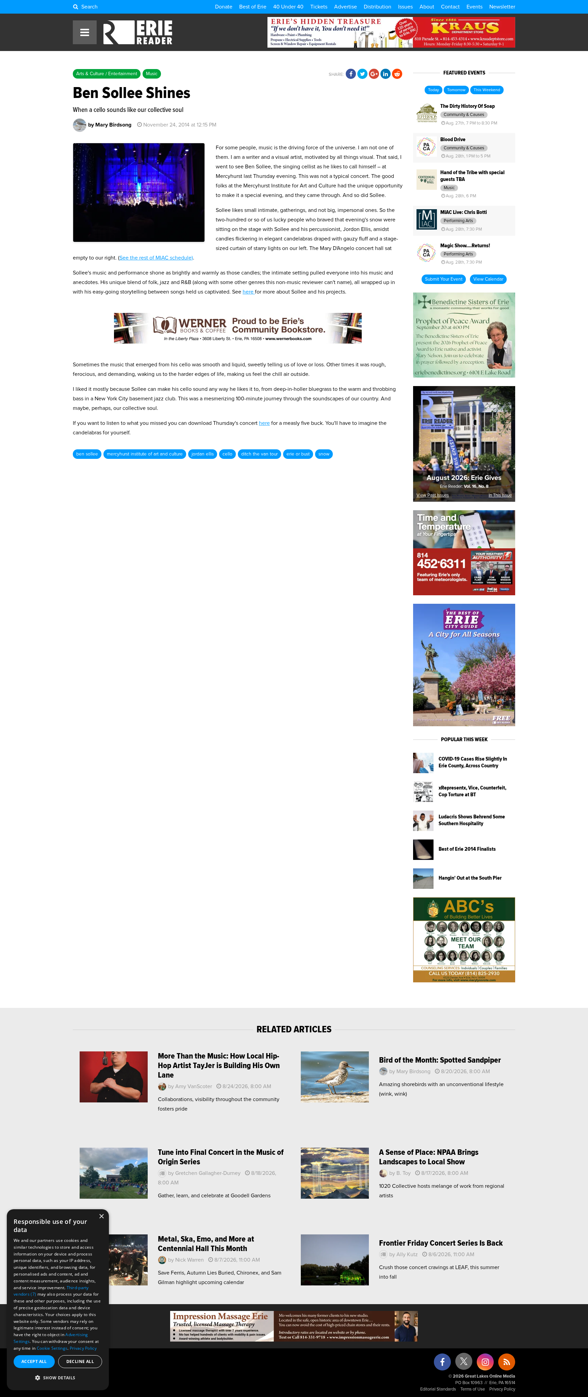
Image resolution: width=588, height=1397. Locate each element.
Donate (223, 7)
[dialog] (58, 1299)
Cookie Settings (52, 1348)
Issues (405, 7)
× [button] (101, 1216)
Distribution (377, 7)
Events (475, 7)
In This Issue (500, 495)
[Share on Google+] (374, 74)
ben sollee (87, 454)
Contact (450, 7)
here (249, 292)
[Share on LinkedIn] (385, 74)
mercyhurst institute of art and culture (145, 454)
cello (227, 454)
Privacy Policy (502, 1389)
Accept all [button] (34, 1361)
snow (323, 454)
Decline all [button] (80, 1361)
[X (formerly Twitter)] (463, 1364)
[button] (58, 1378)
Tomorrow (456, 90)
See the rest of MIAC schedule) (156, 258)
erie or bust (298, 454)
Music (152, 73)
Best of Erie (252, 7)
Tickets (318, 7)
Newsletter (502, 7)
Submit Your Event (443, 279)
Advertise (345, 7)
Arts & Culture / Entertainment (106, 73)
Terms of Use (472, 1389)
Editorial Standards (438, 1389)
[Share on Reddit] (397, 74)
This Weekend (487, 90)
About (427, 7)
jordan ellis (203, 454)
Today (433, 90)
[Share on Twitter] (362, 74)
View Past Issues (432, 495)
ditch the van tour (259, 454)
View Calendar (488, 279)
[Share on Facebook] (351, 74)
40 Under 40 (288, 7)
